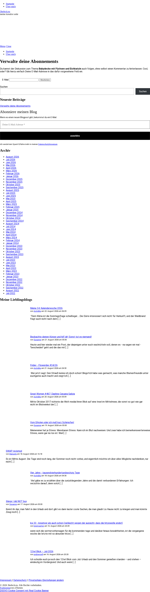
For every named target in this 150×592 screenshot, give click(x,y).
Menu (2, 46)
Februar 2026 (12, 173)
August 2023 (12, 257)
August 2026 (12, 156)
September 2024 (14, 221)
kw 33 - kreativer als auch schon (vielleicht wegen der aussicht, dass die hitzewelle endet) (76, 523)
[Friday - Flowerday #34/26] (13, 385)
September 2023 (14, 254)
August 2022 (12, 290)
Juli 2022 (10, 293)
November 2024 (14, 215)
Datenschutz (20, 580)
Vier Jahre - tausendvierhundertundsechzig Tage (55, 472)
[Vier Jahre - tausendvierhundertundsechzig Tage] (13, 493)
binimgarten (39, 526)
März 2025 (11, 204)
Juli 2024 (10, 226)
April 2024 (11, 234)
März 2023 (11, 271)
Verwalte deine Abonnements (15, 106)
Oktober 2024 (13, 218)
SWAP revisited (14, 451)
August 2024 (12, 223)
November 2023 (14, 248)
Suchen (4, 86)
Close (8, 46)
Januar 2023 (12, 276)
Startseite (10, 3)
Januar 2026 (12, 176)
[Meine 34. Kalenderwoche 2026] (13, 328)
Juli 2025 (10, 193)
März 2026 (11, 170)
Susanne (37, 340)
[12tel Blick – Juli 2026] (13, 572)
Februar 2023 (12, 273)
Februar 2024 (12, 240)
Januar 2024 (12, 243)
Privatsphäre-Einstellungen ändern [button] (46, 580)
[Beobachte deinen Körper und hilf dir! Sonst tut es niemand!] (13, 357)
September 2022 (14, 287)
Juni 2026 (11, 162)
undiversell (38, 554)
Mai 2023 (10, 265)
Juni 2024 (11, 229)
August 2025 (12, 190)
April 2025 (11, 201)
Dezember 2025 (14, 179)
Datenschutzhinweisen (47, 144)
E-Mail (5, 79)
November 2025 (14, 182)
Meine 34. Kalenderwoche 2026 (46, 308)
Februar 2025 (12, 207)
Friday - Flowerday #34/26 (44, 365)
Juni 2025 (11, 195)
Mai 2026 (10, 165)
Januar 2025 (12, 209)
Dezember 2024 (14, 212)
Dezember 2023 (14, 246)
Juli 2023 (10, 260)
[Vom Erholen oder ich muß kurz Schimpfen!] (13, 443)
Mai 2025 (10, 198)
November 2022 (14, 282)
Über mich (11, 6)
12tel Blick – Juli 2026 (41, 551)
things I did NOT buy (16, 501)
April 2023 (11, 268)
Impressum (6, 580)
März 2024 (11, 237)
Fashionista (5, 588)
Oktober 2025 (13, 184)
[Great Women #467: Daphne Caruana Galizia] (13, 414)
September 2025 (14, 187)
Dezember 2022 (14, 279)
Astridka (37, 311)
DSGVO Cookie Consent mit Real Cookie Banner (24, 590)
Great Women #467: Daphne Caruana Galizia (52, 393)
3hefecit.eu (5, 11)
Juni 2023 (11, 262)
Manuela (13, 454)
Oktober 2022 (13, 285)
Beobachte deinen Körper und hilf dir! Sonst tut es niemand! (61, 336)
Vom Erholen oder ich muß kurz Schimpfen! (52, 422)
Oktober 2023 (13, 251)
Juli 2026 (10, 159)
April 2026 (11, 168)
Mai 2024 (10, 232)
